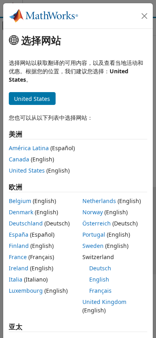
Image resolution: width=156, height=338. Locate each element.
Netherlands (99, 201)
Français (100, 290)
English (99, 279)
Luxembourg (26, 290)
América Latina (29, 148)
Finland (19, 245)
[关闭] (144, 16)
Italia (15, 279)
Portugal (93, 234)
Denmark (21, 212)
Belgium (20, 201)
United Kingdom (104, 302)
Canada (19, 159)
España (18, 234)
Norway (92, 212)
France (18, 257)
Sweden (93, 245)
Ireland (18, 268)
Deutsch (100, 268)
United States (27, 170)
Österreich (96, 223)
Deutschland (26, 223)
